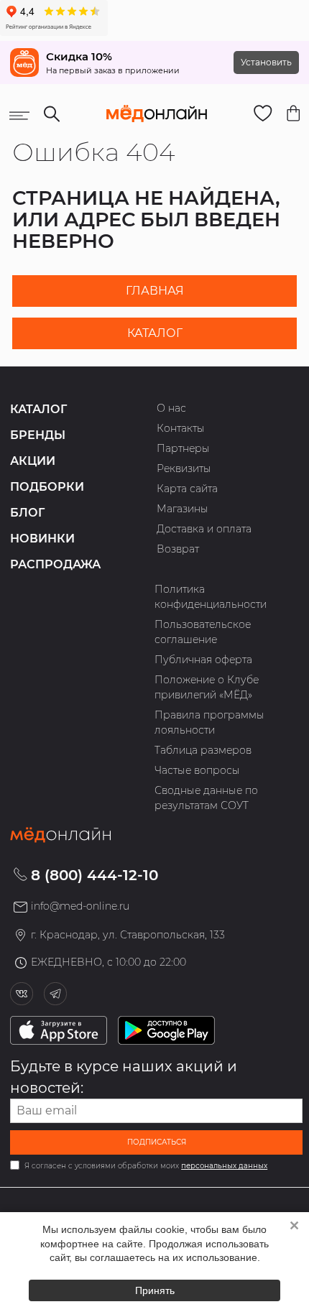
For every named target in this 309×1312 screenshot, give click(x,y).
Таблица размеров (203, 750)
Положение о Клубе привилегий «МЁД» (206, 687)
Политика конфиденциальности (210, 597)
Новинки (42, 538)
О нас (171, 408)
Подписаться (156, 1142)
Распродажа (55, 564)
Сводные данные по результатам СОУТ (206, 798)
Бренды (37, 435)
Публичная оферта (203, 659)
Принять (155, 1290)
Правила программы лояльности (209, 722)
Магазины (182, 508)
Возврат (178, 548)
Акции (32, 461)
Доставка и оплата (204, 528)
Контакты (181, 428)
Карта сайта (187, 488)
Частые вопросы (197, 770)
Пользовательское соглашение (202, 632)
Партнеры (183, 448)
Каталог (155, 333)
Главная (155, 290)
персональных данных (224, 1165)
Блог (27, 512)
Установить (266, 62)
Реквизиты (184, 468)
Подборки (47, 487)
